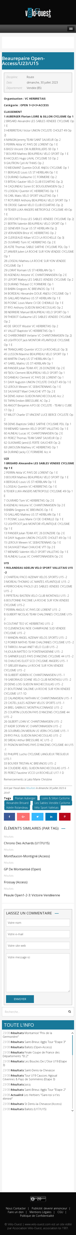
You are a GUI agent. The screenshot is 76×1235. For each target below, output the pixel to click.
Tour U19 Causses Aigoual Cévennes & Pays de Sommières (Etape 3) (30, 1077)
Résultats (30, 788)
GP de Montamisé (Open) (22, 869)
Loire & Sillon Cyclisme (56, 798)
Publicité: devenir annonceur (49, 1208)
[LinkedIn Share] (51, 817)
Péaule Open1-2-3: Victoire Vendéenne (32, 895)
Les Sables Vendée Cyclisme (52, 803)
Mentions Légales (40, 1212)
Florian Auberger (25, 798)
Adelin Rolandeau (17, 807)
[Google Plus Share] (23, 817)
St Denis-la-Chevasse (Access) (43, 1104)
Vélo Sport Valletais (46, 807)
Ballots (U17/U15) (35, 1109)
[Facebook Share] (9, 817)
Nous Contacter (16, 1208)
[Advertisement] (38, 1154)
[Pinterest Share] (65, 817)
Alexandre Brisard (17, 803)
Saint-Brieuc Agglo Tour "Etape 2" (45, 1089)
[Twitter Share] (37, 817)
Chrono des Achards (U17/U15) (26, 843)
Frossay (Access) (15, 882)
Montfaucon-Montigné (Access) (27, 856)
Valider (69, 1011)
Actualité (17, 1095)
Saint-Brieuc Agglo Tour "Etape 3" (45, 1042)
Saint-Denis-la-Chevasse (40, 1070)
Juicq (27, 1084)
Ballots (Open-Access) (38, 1047)
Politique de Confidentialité (37, 1216)
